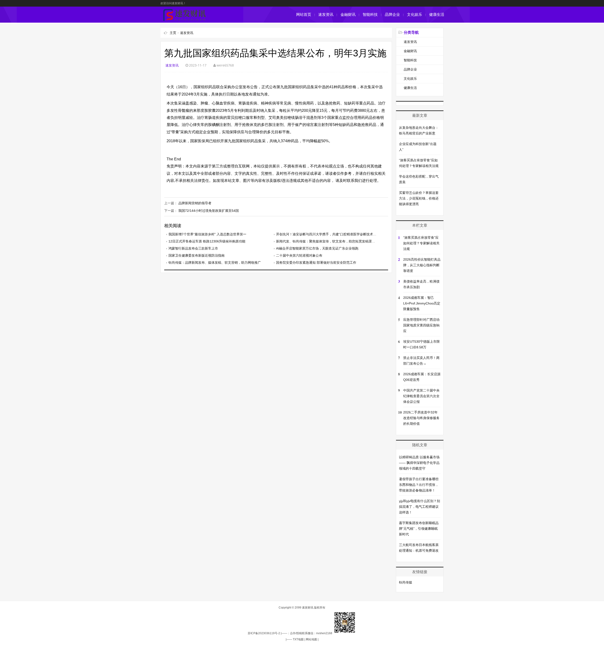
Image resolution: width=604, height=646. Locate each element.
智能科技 (370, 15)
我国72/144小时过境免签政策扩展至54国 (208, 211)
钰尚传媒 (405, 582)
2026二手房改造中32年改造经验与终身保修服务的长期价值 (421, 417)
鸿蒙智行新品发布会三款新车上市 (193, 248)
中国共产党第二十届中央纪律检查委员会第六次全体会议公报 (421, 396)
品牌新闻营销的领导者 (194, 203)
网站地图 (311, 639)
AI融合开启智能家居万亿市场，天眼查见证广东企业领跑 (317, 248)
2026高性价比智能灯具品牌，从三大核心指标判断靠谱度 (421, 265)
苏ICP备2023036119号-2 (264, 633)
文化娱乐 (414, 15)
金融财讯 (348, 15)
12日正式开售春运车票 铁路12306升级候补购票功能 (206, 241)
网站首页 (303, 15)
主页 (173, 33)
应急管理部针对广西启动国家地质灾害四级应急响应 (421, 325)
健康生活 (436, 15)
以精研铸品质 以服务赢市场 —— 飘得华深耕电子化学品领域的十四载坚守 (419, 462)
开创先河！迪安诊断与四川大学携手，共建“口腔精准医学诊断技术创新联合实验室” (336, 234)
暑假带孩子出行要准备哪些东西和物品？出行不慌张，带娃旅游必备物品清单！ (419, 484)
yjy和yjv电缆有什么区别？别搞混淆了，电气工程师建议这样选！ (419, 506)
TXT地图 (298, 639)
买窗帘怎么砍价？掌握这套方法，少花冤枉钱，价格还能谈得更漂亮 (419, 198)
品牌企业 (392, 15)
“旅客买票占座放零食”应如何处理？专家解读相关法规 (421, 243)
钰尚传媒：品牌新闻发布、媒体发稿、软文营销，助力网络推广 (214, 262)
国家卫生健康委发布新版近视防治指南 (196, 255)
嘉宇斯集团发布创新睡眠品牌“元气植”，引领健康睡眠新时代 (419, 528)
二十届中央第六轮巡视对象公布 (299, 255)
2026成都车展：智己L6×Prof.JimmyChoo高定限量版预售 (421, 303)
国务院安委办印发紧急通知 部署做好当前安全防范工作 (316, 262)
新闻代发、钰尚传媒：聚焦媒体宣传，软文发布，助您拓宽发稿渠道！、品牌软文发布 (339, 241)
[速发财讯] (184, 20)
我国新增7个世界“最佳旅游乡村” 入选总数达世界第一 (207, 234)
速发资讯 (325, 15)
